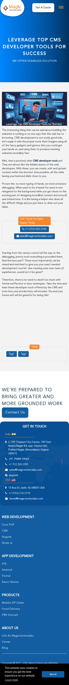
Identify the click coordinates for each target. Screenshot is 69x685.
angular (7, 537)
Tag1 (11, 354)
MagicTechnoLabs (38, 663)
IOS (4, 564)
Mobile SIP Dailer (13, 603)
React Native (10, 582)
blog (5, 648)
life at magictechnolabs (18, 636)
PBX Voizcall (10, 615)
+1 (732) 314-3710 (19, 493)
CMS (5, 531)
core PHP (8, 525)
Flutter (6, 576)
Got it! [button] (53, 674)
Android (7, 570)
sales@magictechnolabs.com (35, 236)
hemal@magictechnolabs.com (26, 499)
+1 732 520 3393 (18, 464)
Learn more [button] (11, 680)
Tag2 (23, 354)
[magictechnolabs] (11, 8)
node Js (7, 543)
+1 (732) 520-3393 (36, 229)
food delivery (11, 609)
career (6, 642)
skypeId (13, 475)
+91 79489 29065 (19, 459)
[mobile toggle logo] (61, 7)
